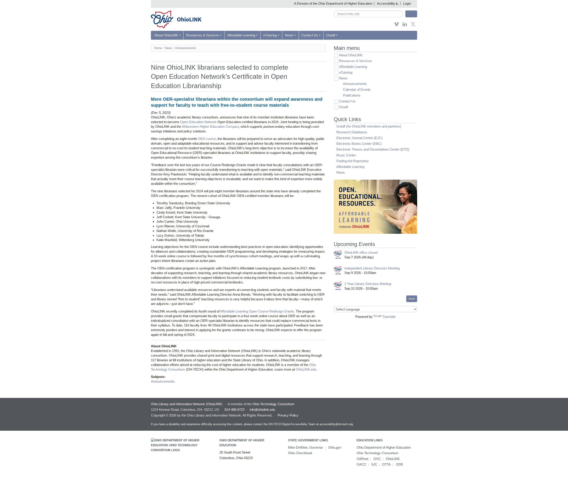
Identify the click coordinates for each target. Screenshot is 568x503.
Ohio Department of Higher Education (384, 447)
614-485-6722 (235, 409)
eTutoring (270, 35)
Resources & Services (202, 35)
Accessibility (386, 3)
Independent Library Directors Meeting (372, 268)
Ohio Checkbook (300, 453)
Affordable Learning (241, 35)
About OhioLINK (166, 35)
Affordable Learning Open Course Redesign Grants (257, 311)
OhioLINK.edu (306, 369)
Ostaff (330, 35)
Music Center (346, 155)
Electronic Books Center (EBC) (359, 143)
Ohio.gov (334, 447)
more (411, 298)
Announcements (163, 381)
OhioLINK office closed (361, 252)
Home (158, 48)
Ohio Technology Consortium (377, 453)
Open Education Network (198, 122)
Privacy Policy (288, 415)
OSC (377, 459)
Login (407, 3)
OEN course (207, 139)
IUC (374, 464)
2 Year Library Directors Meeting (367, 284)
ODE (399, 464)
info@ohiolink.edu (262, 409)
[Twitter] (413, 26)
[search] (368, 13)
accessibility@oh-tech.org (336, 424)
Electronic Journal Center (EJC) (359, 138)
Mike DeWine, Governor (305, 447)
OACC (361, 464)
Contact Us (310, 35)
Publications (352, 95)
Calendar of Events (357, 89)
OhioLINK (393, 459)
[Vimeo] (396, 26)
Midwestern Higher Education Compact (210, 126)
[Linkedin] (404, 26)
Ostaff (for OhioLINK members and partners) (368, 126)
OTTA (386, 464)
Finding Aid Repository (352, 161)
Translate (389, 316)
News (289, 35)
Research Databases (351, 132)
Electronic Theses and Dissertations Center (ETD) (372, 149)
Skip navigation (12, 3)
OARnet (362, 459)
